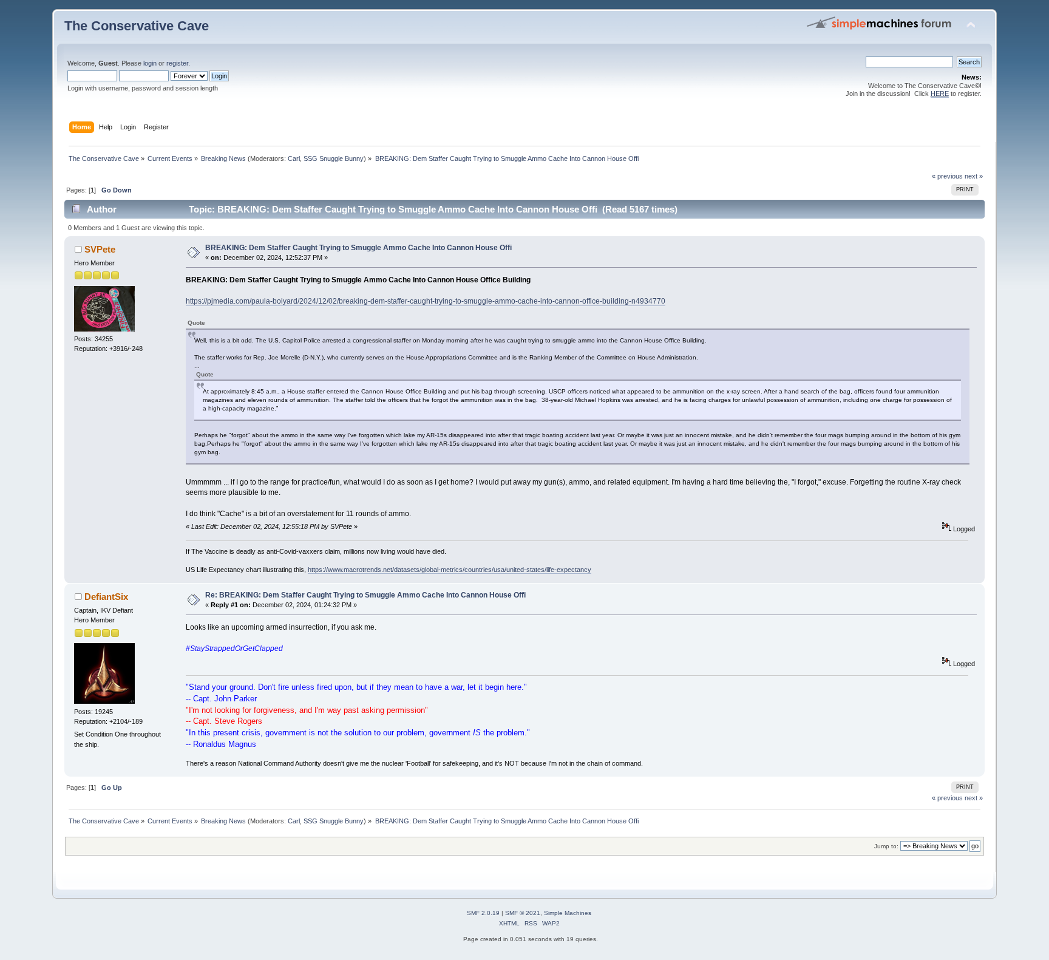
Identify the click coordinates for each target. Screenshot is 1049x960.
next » (974, 176)
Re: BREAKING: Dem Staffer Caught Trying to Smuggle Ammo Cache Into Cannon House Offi (365, 595)
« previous (947, 176)
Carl (294, 158)
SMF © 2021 (522, 913)
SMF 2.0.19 (483, 913)
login (150, 63)
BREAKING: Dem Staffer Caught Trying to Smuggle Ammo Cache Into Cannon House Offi (358, 247)
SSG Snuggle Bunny (334, 158)
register (177, 63)
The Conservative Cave (136, 25)
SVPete (99, 249)
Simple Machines (567, 913)
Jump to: (886, 846)
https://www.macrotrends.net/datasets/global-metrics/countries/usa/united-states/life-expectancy (449, 569)
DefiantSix (106, 596)
